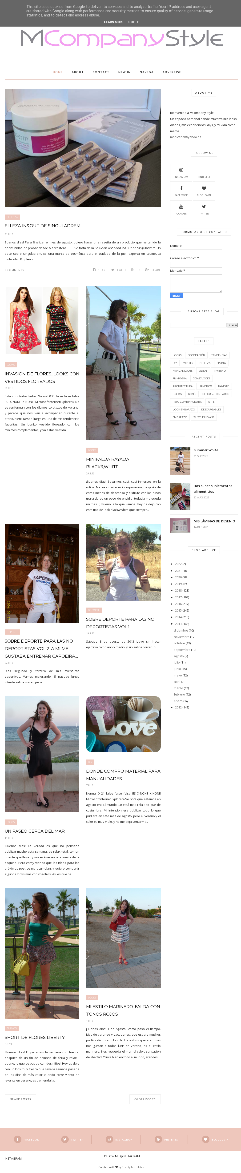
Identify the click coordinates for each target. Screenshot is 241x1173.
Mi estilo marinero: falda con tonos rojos (123, 1010)
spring (221, 362)
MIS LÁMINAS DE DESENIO (214, 521)
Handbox (205, 386)
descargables (211, 409)
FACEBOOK (181, 195)
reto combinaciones (187, 401)
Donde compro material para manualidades (123, 775)
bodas (177, 393)
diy (90, 762)
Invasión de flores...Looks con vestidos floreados (42, 377)
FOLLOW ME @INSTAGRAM (121, 1156)
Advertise (172, 72)
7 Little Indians (203, 417)
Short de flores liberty (35, 1037)
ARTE (211, 401)
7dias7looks (201, 378)
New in (124, 72)
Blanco (12, 1028)
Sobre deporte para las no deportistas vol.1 (120, 623)
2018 (178, 590)
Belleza (12, 217)
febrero (179, 694)
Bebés (192, 393)
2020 (178, 577)
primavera (180, 378)
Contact (101, 72)
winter (188, 362)
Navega (147, 72)
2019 (178, 584)
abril (177, 682)
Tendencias (219, 355)
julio (177, 662)
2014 (178, 617)
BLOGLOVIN (204, 195)
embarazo (180, 417)
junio (177, 669)
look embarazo (184, 409)
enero (178, 701)
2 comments (14, 270)
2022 (178, 564)
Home (58, 72)
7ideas (203, 370)
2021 (178, 571)
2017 (178, 597)
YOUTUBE (181, 213)
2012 (178, 707)
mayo (178, 675)
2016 (178, 604)
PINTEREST (204, 177)
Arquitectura (183, 386)
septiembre (182, 650)
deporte (12, 632)
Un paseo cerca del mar (35, 831)
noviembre (181, 637)
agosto (179, 656)
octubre (179, 643)
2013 (178, 624)
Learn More (114, 22)
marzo (178, 688)
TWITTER (204, 213)
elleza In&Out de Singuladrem (42, 225)
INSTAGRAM (181, 177)
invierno (220, 370)
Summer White (206, 450)
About (78, 72)
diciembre (181, 630)
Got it (133, 22)
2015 (178, 610)
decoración (196, 355)
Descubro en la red (215, 393)
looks (11, 364)
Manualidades (183, 370)
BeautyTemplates (133, 1167)
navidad (223, 386)
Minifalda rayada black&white (107, 463)
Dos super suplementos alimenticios (213, 489)
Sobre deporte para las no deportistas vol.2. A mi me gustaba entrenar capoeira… (41, 649)
